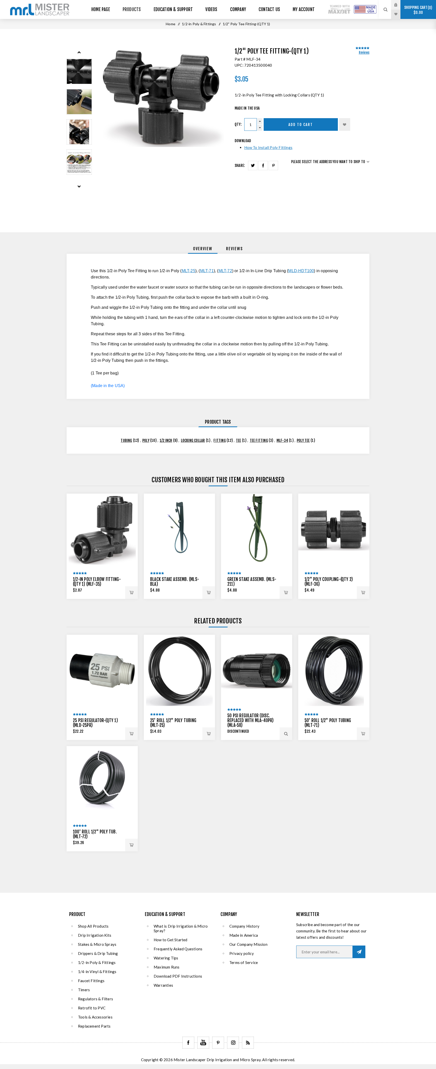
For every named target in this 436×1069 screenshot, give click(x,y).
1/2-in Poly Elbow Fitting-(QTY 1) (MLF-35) (97, 582)
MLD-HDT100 (301, 271)
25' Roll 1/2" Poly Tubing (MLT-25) (173, 723)
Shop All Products (93, 926)
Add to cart (300, 124)
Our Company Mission (248, 944)
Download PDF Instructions (178, 976)
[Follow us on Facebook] (188, 1043)
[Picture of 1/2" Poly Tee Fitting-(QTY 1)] (79, 71)
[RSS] (248, 1043)
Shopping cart (417, 10)
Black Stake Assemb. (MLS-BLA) (174, 582)
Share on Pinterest (273, 165)
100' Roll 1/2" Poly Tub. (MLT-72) (95, 834)
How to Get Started (170, 939)
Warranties (163, 985)
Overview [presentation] (202, 248)
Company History (244, 926)
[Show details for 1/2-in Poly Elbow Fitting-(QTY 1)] (102, 529)
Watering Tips (166, 958)
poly (145, 440)
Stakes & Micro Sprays (97, 944)
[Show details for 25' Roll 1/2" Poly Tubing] (179, 670)
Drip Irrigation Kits (94, 935)
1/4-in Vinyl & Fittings (97, 971)
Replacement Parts (94, 1026)
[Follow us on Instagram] (233, 1043)
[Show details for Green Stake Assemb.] (256, 529)
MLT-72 (225, 271)
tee (238, 440)
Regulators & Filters (95, 999)
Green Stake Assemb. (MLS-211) (251, 582)
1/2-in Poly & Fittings (97, 962)
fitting (219, 440)
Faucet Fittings (91, 980)
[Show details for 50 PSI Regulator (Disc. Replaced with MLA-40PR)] (256, 670)
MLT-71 (207, 271)
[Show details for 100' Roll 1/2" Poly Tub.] (102, 781)
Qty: (238, 124)
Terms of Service (243, 962)
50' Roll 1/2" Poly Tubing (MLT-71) (328, 723)
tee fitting (259, 440)
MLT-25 (188, 271)
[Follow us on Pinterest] (218, 1043)
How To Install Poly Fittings (268, 147)
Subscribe (359, 952)
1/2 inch (166, 440)
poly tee (303, 440)
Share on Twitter (252, 165)
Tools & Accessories (95, 1017)
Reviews (364, 52)
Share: (240, 165)
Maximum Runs (166, 967)
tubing (126, 440)
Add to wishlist (344, 124)
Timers (84, 989)
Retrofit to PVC (91, 1008)
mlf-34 (282, 440)
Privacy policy (241, 953)
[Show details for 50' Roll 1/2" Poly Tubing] (333, 670)
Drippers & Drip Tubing (98, 953)
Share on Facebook (263, 165)
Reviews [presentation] (234, 248)
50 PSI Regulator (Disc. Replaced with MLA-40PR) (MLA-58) (250, 720)
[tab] (202, 249)
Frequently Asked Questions (178, 949)
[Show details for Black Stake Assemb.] (179, 529)
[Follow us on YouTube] (203, 1043)
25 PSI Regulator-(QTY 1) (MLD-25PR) (95, 723)
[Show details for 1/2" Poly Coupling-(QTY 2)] (333, 529)
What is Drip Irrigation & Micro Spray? (181, 928)
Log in (400, 4)
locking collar (193, 440)
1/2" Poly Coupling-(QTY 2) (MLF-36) (329, 582)
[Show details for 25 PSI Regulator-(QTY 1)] (102, 670)
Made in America (243, 935)
